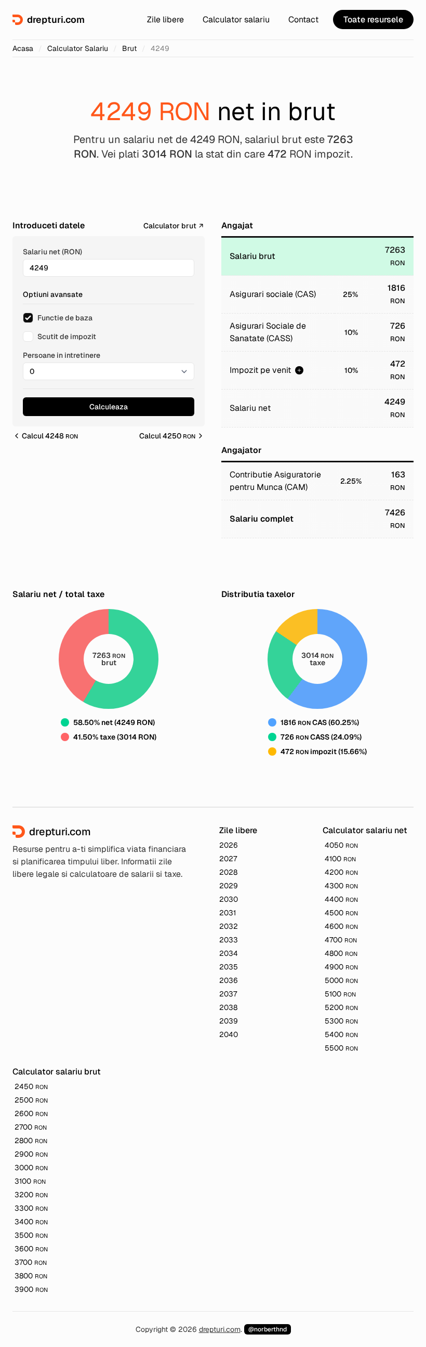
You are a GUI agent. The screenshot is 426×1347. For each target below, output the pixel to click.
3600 (31, 1248)
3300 (31, 1208)
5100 (340, 994)
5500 (341, 1048)
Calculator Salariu (77, 48)
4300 (341, 885)
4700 (341, 939)
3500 (31, 1235)
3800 (31, 1275)
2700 (31, 1127)
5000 (341, 980)
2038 (228, 1007)
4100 (340, 858)
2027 (228, 858)
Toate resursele (373, 19)
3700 (31, 1262)
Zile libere (165, 19)
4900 (341, 967)
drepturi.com (220, 1329)
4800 (341, 953)
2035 (228, 967)
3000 (31, 1167)
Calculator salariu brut (56, 1071)
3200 (31, 1194)
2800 (31, 1140)
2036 (228, 980)
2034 (228, 953)
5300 (341, 1021)
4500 (341, 912)
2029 (228, 885)
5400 (341, 1034)
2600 (31, 1113)
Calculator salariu (236, 19)
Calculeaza (108, 406)
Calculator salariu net (365, 830)
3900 (31, 1289)
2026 (228, 845)
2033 (228, 939)
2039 (228, 1021)
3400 (31, 1221)
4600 (341, 926)
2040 (228, 1034)
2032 (228, 926)
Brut (129, 48)
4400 (341, 899)
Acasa (22, 48)
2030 (228, 899)
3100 (30, 1181)
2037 (228, 994)
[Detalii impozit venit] (299, 370)
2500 (31, 1100)
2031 (227, 912)
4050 (341, 845)
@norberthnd (267, 1329)
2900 (31, 1154)
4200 (341, 872)
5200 (341, 1007)
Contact (303, 19)
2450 (31, 1086)
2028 (228, 872)
